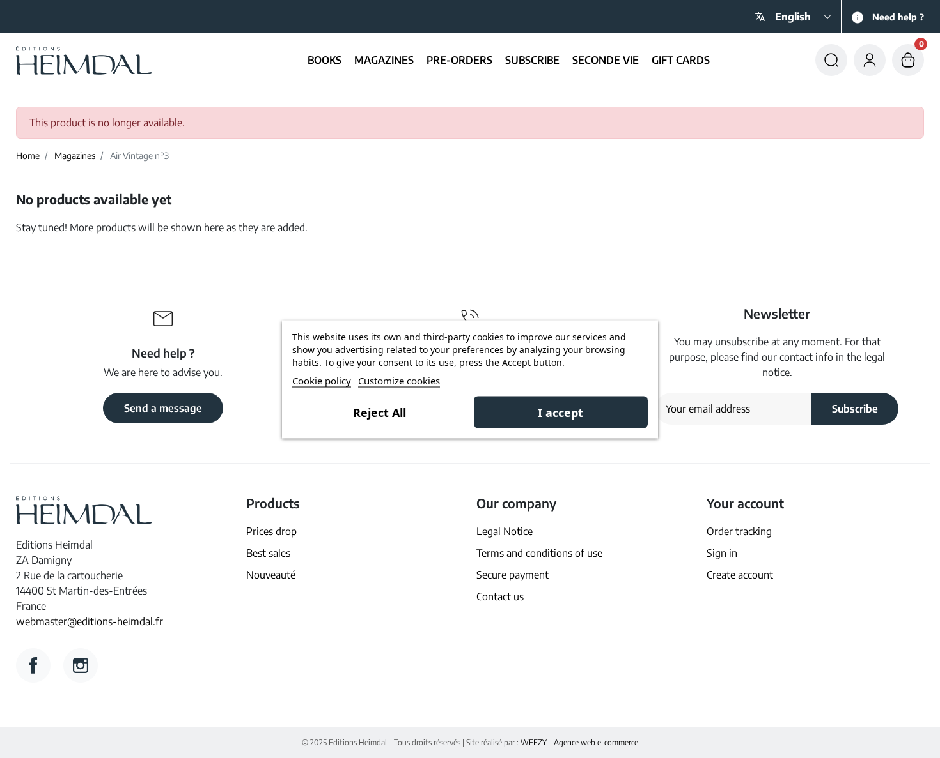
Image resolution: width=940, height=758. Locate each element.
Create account (740, 574)
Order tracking (739, 531)
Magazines (74, 155)
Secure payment (512, 574)
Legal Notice (504, 531)
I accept (560, 412)
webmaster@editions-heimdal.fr (89, 621)
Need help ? (898, 16)
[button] (831, 60)
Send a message (163, 408)
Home (28, 155)
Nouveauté (270, 574)
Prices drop (271, 531)
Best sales (268, 553)
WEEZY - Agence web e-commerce (579, 742)
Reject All (379, 412)
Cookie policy (321, 380)
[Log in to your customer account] (869, 60)
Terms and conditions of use (539, 553)
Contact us (500, 596)
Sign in (722, 553)
